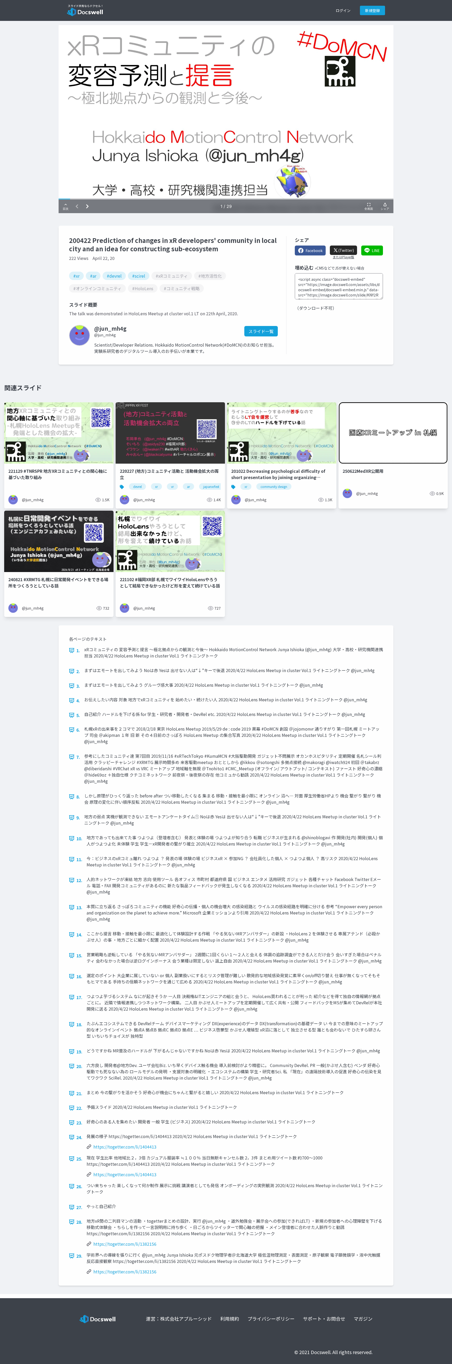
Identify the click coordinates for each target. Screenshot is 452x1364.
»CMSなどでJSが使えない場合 (339, 268)
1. (78, 650)
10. (79, 838)
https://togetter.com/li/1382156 (124, 1244)
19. (79, 1051)
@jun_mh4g (105, 334)
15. (79, 955)
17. (79, 997)
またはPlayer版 (343, 257)
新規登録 (372, 10)
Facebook (314, 250)
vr (172, 486)
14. (79, 934)
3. (78, 686)
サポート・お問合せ (324, 1318)
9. (78, 817)
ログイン (343, 10)
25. (79, 1159)
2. (78, 671)
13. (79, 907)
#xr (76, 276)
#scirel (138, 276)
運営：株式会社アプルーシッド (179, 1318)
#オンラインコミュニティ (97, 288)
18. (79, 1024)
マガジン (363, 1318)
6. (78, 730)
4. (78, 700)
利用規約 (229, 1318)
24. (79, 1137)
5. (78, 715)
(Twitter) (346, 250)
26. (79, 1186)
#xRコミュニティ (172, 276)
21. (79, 1093)
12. (79, 880)
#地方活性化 (210, 276)
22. (79, 1108)
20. (79, 1066)
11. (79, 859)
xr (156, 486)
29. (79, 1256)
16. (79, 976)
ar (188, 486)
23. (79, 1123)
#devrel (114, 276)
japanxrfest (211, 486)
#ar (93, 276)
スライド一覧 (261, 331)
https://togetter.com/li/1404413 (124, 1147)
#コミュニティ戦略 (182, 288)
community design (274, 486)
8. (78, 797)
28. (79, 1222)
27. (79, 1207)
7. (78, 757)
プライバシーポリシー (271, 1318)
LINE (376, 250)
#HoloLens (142, 288)
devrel (137, 486)
